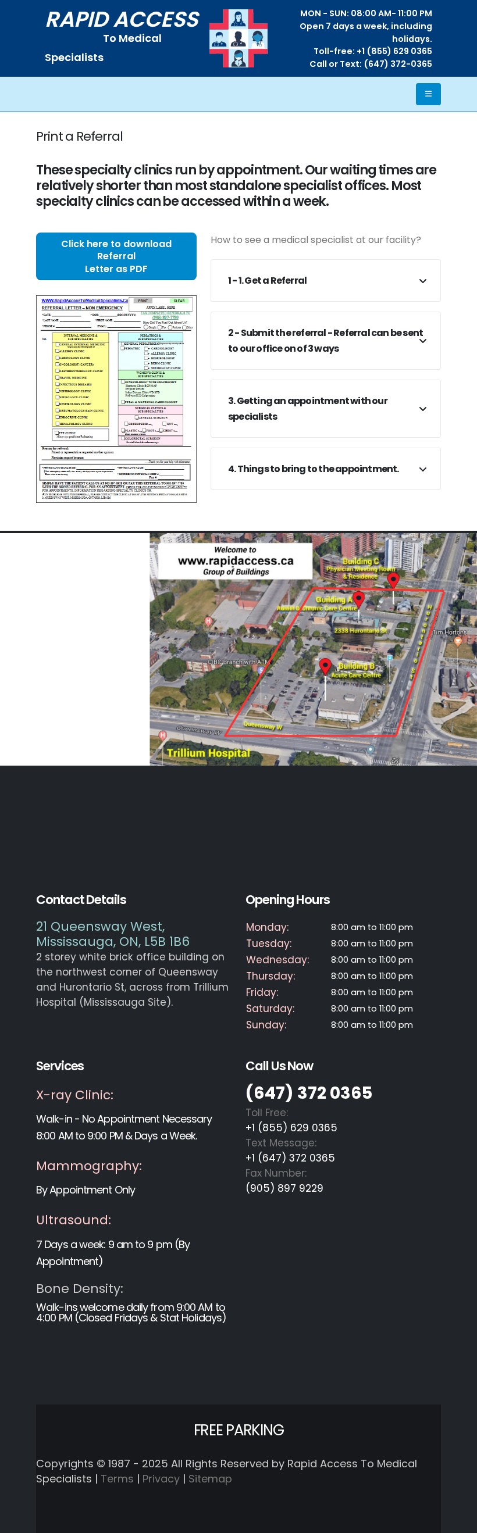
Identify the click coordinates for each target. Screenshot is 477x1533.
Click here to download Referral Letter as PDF (116, 256)
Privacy (161, 1478)
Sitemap (210, 1478)
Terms (117, 1478)
